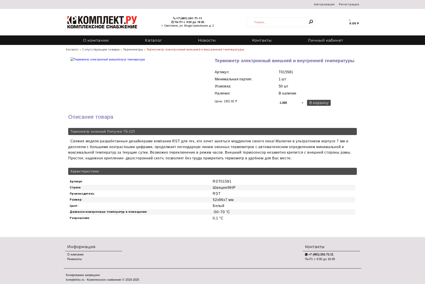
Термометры (133, 49)
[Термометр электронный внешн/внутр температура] (107, 57)
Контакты (262, 40)
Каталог (153, 40)
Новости (207, 40)
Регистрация (349, 4)
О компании (96, 40)
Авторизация (324, 4)
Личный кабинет (325, 40)
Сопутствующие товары (101, 49)
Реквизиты (74, 259)
